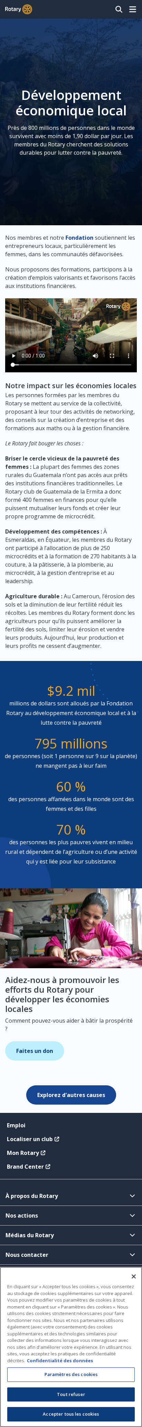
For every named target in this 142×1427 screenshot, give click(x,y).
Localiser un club (30, 1139)
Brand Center (25, 1166)
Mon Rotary (23, 1153)
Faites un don (34, 1051)
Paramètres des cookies (71, 1374)
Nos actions (22, 1215)
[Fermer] (133, 1276)
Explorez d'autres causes (71, 1095)
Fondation (79, 237)
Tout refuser (71, 1394)
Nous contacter (27, 1255)
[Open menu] (133, 9)
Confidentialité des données (60, 1360)
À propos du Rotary (32, 1196)
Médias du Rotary (30, 1235)
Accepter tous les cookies (71, 1414)
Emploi (16, 1125)
